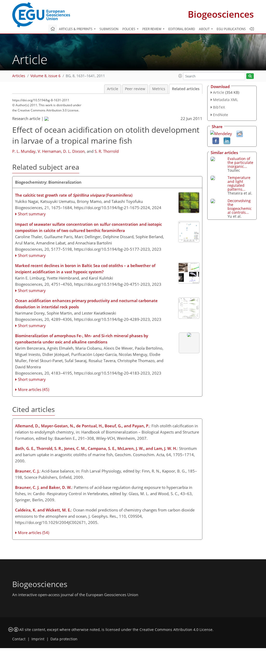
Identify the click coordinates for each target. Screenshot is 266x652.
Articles (18, 76)
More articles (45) (33, 389)
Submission (108, 29)
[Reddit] (239, 133)
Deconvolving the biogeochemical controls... (240, 206)
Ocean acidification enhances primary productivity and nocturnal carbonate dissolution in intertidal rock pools (86, 303)
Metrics (158, 89)
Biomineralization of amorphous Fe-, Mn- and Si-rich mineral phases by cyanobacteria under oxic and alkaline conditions (81, 338)
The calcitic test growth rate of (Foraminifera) (73, 195)
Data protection (63, 639)
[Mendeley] (221, 133)
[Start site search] (250, 76)
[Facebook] (215, 140)
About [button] (204, 29)
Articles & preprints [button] (76, 29)
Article (112, 89)
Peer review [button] (152, 29)
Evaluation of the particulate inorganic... (240, 162)
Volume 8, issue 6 (45, 76)
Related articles (186, 89)
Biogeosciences (221, 14)
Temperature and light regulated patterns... (239, 183)
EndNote (220, 114)
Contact (18, 639)
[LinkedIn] (226, 140)
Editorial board (181, 29)
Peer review (135, 89)
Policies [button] (129, 29)
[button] (180, 76)
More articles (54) (33, 532)
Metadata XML (225, 99)
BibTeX (219, 107)
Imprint (37, 639)
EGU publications (231, 29)
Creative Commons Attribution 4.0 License (175, 629)
